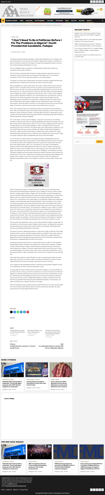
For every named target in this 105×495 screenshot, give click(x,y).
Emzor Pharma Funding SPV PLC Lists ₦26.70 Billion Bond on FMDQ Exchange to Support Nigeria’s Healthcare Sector (89, 50)
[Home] (3, 21)
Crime (21, 20)
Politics (74, 20)
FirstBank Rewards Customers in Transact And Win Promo (22, 346)
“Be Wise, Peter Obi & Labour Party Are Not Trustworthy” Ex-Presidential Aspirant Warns (53, 332)
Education (29, 20)
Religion (81, 20)
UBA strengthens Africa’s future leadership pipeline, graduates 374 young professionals (38, 466)
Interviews (59, 20)
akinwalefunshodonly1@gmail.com (16, 486)
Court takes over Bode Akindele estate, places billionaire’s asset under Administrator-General (59, 384)
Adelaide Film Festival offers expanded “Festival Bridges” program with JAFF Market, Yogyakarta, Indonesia (12, 384)
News (67, 20)
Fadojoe (15, 341)
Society (89, 20)
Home (3, 489)
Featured (50, 20)
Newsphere (57, 493)
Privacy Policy (24, 489)
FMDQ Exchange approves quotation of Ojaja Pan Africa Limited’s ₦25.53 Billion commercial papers (65, 466)
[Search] (103, 20)
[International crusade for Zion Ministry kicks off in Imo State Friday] (36, 369)
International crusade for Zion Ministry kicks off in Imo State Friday (36, 383)
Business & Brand (11, 20)
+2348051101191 (12, 484)
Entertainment (40, 20)
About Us (15, 489)
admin (23, 52)
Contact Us (9, 489)
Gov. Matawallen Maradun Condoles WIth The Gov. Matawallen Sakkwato (51, 346)
